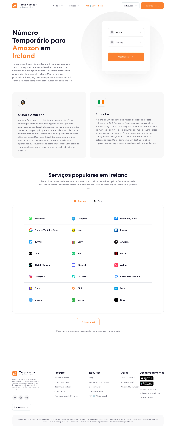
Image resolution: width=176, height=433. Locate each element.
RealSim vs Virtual (62, 387)
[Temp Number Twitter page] (14, 397)
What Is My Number (130, 387)
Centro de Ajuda (96, 391)
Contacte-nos (146, 397)
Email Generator (128, 377)
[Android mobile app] (146, 383)
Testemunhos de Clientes (66, 396)
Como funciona (61, 382)
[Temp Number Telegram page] (26, 397)
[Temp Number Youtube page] (20, 397)
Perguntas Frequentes (99, 382)
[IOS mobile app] (146, 378)
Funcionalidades (61, 377)
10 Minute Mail (127, 382)
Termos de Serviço (148, 389)
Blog (91, 377)
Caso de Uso (60, 391)
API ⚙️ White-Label (94, 6)
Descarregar (94, 387)
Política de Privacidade (150, 393)
